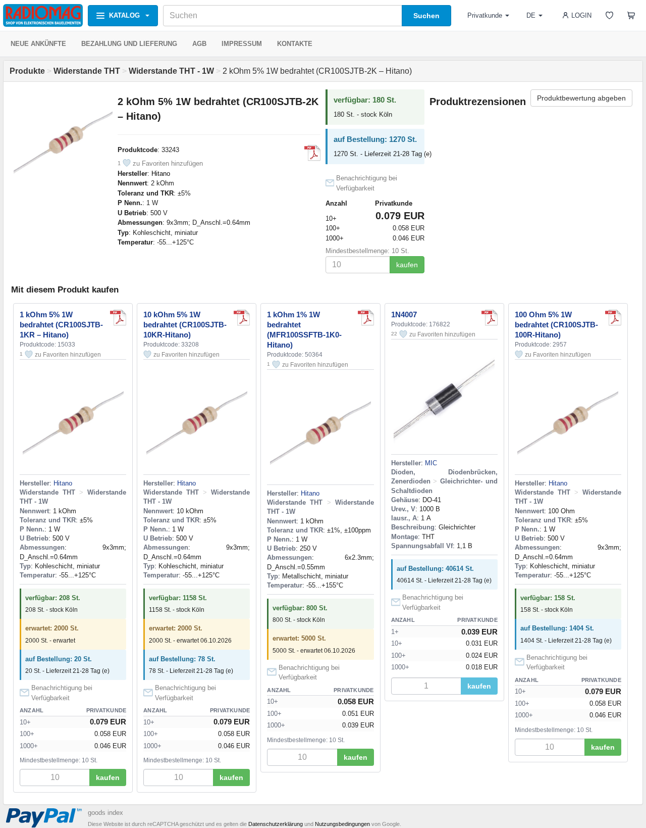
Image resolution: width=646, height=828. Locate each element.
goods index (105, 812)
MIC (431, 463)
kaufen (407, 265)
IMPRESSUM (242, 43)
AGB (199, 43)
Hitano (160, 173)
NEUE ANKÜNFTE (38, 43)
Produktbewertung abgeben (581, 98)
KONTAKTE (294, 43)
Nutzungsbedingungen (342, 824)
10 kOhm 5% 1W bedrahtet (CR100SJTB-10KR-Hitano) (185, 324)
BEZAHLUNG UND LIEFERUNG (129, 43)
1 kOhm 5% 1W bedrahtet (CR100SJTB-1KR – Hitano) (61, 324)
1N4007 (404, 314)
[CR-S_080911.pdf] (312, 153)
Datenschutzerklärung (275, 824)
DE (530, 15)
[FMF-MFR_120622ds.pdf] (366, 318)
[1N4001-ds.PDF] (489, 318)
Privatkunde (484, 15)
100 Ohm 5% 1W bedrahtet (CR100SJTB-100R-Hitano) (556, 324)
